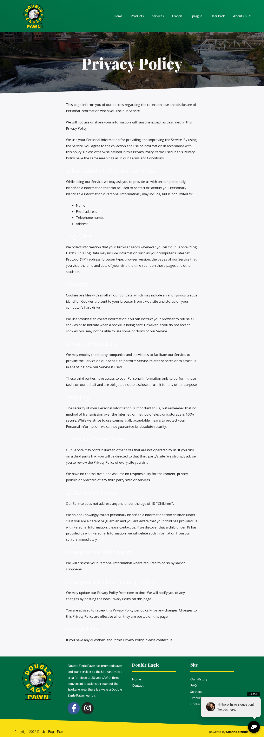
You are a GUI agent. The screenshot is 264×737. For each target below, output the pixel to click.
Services (158, 16)
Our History (198, 679)
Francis (177, 16)
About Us (240, 16)
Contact (138, 685)
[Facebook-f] (74, 708)
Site (194, 665)
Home (118, 16)
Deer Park (217, 16)
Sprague (196, 16)
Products (137, 16)
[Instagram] (87, 708)
